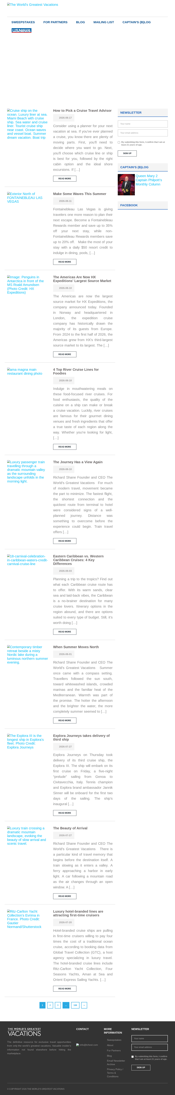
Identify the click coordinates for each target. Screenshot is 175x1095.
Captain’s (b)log (137, 22)
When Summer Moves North (76, 647)
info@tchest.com (89, 1044)
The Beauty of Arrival (70, 828)
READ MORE (64, 178)
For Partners (55, 22)
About (110, 1045)
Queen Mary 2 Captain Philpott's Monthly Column (149, 180)
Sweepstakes (23, 22)
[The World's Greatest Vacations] (32, 4)
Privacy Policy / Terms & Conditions (115, 1073)
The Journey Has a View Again (78, 462)
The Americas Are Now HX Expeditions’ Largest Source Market (82, 279)
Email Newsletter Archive (116, 1062)
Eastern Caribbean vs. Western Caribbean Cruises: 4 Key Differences (78, 560)
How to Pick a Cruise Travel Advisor (82, 110)
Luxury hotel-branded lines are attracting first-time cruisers (78, 913)
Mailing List (103, 22)
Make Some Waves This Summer (79, 194)
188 (75, 1005)
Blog (80, 22)
